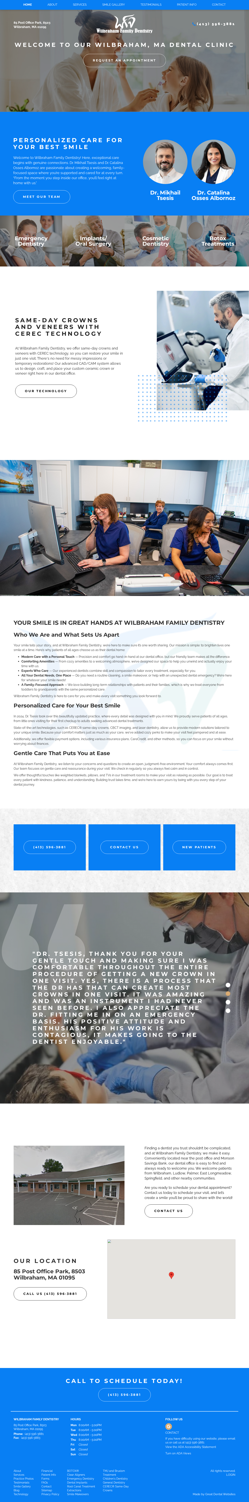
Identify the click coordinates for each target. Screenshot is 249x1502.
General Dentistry (114, 1441)
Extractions (74, 1449)
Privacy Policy (50, 1453)
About (17, 1430)
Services (80, 4)
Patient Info (48, 1434)
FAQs (44, 1441)
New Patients (199, 847)
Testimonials (150, 4)
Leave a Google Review (168, 1386)
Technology (21, 1453)
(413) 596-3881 (216, 24)
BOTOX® (73, 1430)
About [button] (52, 4)
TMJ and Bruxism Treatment (114, 1432)
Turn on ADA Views (178, 1412)
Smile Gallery (113, 4)
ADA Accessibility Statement (197, 1406)
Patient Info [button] (186, 4)
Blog (16, 1449)
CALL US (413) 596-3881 (50, 1253)
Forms (45, 1438)
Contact (219, 4)
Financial (47, 1430)
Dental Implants (77, 1441)
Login (230, 1434)
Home (27, 4)
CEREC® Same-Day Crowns (116, 1447)
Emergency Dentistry (80, 1438)
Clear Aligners (76, 1434)
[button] (171, 1234)
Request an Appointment (124, 60)
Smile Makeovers (78, 1453)
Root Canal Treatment (81, 1445)
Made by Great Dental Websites (214, 1453)
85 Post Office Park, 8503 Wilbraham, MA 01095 (49, 1233)
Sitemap (46, 1449)
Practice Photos (24, 1438)
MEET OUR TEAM (41, 197)
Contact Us (124, 847)
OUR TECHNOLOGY (46, 391)
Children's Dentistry (115, 1438)
